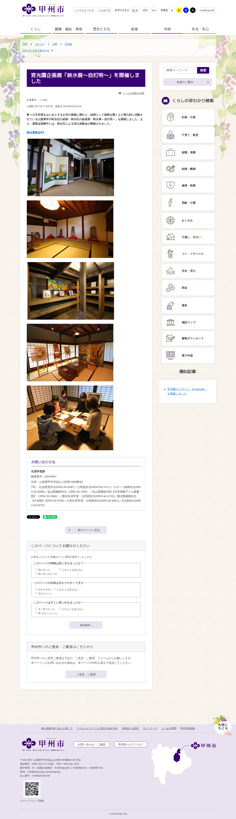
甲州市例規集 (187, 728)
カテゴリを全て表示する (36, 50)
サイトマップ (150, 728)
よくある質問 (169, 728)
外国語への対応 (130, 728)
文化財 (68, 44)
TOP (25, 44)
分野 (54, 44)
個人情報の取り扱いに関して (57, 728)
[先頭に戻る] (222, 724)
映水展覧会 (35, 132)
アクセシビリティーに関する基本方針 (97, 728)
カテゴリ (40, 44)
